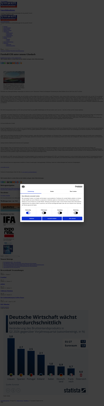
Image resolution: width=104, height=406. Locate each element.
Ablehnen (31, 218)
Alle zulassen (72, 218)
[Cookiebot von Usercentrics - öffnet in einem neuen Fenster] (76, 187)
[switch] (44, 213)
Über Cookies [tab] (73, 191)
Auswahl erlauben (52, 218)
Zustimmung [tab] (31, 191)
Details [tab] (52, 191)
